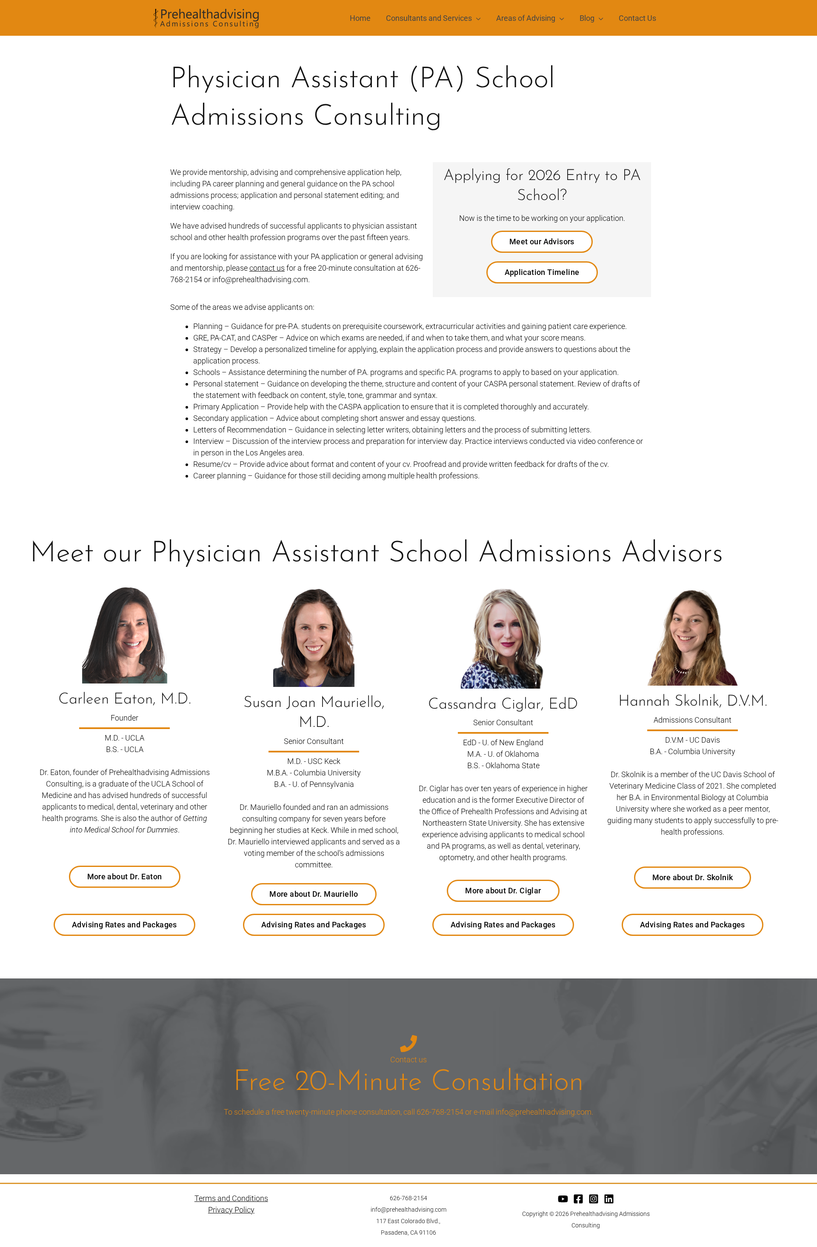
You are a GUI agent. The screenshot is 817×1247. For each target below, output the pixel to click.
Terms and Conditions (231, 1198)
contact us (267, 267)
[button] (476, 18)
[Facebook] (578, 1199)
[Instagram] (593, 1199)
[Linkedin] (609, 1199)
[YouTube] (563, 1199)
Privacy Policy (231, 1209)
